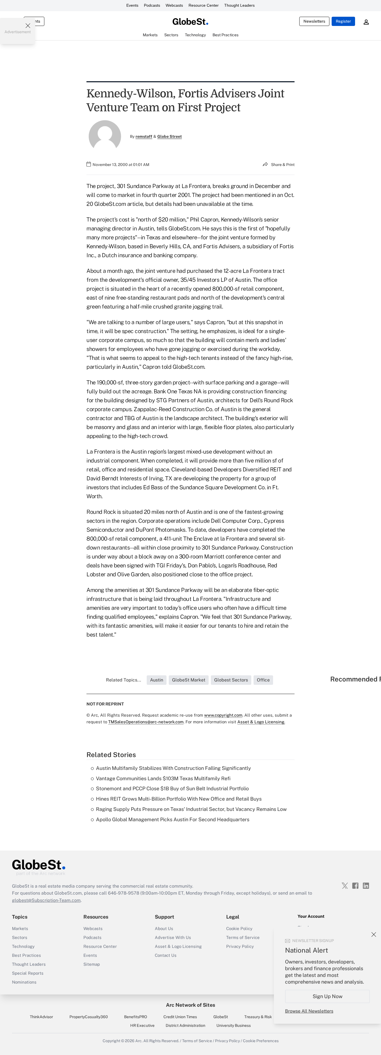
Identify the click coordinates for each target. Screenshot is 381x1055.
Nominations (24, 982)
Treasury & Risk (258, 1017)
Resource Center (204, 5)
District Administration (185, 1025)
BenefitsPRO (135, 1017)
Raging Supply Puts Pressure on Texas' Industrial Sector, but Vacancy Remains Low (191, 809)
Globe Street (169, 136)
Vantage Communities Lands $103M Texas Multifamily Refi (163, 778)
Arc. (139, 1041)
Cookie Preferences (261, 1041)
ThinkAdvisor (41, 1017)
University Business (233, 1025)
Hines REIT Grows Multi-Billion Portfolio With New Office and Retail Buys (179, 799)
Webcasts (174, 5)
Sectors (19, 937)
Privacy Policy (240, 946)
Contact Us (166, 955)
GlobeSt (220, 1017)
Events (132, 5)
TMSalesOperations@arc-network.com (146, 721)
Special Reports (28, 973)
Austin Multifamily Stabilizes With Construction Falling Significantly (173, 768)
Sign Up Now (328, 996)
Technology (23, 946)
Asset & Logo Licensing (178, 946)
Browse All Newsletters (309, 1011)
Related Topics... (123, 680)
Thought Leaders (239, 5)
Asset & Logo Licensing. (261, 721)
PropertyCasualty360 (88, 1017)
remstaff (144, 136)
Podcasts (152, 5)
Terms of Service (243, 937)
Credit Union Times (180, 1017)
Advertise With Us (173, 937)
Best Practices (26, 955)
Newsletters (314, 21)
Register (343, 21)
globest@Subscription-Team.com (46, 900)
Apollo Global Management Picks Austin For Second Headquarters (172, 819)
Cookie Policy (239, 928)
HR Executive (142, 1025)
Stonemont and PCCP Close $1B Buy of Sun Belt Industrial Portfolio (172, 788)
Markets (20, 928)
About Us (164, 928)
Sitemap (91, 964)
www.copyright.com (223, 715)
